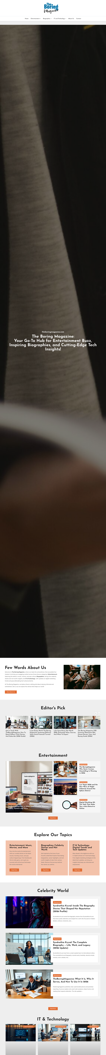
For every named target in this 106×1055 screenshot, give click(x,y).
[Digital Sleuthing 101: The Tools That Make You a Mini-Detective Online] (65, 804)
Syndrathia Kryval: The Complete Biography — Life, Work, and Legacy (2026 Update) (71, 945)
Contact (78, 18)
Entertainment (35, 18)
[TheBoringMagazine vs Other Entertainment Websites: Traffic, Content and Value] (29, 787)
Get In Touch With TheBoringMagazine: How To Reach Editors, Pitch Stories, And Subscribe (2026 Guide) (16, 733)
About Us (71, 18)
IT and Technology (59, 18)
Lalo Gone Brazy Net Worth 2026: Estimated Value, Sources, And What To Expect (65, 732)
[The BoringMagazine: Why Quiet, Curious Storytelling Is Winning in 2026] (65, 769)
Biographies (47, 18)
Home (26, 18)
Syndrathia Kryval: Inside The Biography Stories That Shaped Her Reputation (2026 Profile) (74, 909)
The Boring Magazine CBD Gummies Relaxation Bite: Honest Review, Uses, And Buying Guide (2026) (87, 733)
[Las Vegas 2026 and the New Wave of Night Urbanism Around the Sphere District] (65, 787)
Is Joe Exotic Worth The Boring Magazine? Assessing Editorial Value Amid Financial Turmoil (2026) (40, 733)
